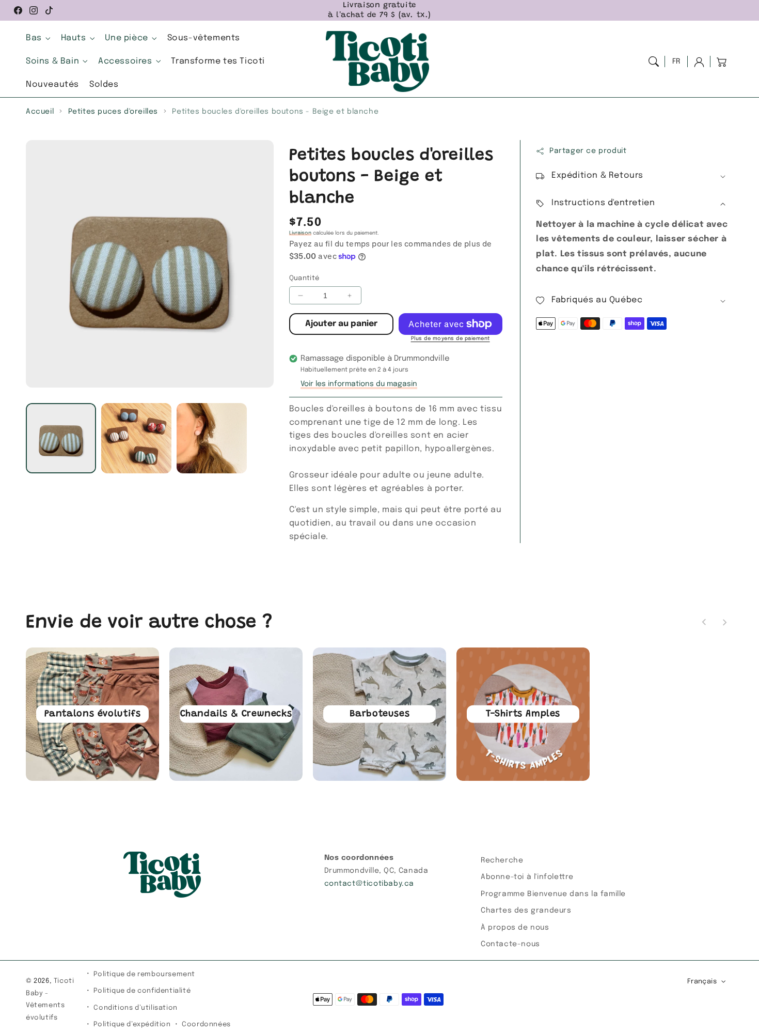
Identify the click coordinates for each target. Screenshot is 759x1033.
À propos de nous (515, 927)
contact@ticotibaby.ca (369, 883)
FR (676, 61)
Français (702, 981)
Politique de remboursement (144, 974)
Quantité (304, 278)
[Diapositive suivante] (724, 622)
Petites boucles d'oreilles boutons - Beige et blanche (275, 111)
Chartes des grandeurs (526, 910)
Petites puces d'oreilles (113, 111)
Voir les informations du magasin (359, 384)
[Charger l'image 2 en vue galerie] (136, 438)
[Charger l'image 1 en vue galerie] (61, 438)
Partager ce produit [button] (587, 151)
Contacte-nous (510, 944)
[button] (653, 61)
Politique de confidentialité (142, 991)
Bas (34, 38)
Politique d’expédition (131, 1024)
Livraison (300, 233)
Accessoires (125, 61)
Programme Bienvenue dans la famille (553, 894)
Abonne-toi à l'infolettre (527, 877)
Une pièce (126, 38)
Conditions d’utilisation (135, 1008)
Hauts (73, 38)
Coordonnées (206, 1024)
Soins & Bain (52, 61)
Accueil (40, 111)
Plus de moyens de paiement (450, 338)
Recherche (502, 860)
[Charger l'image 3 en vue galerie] (212, 438)
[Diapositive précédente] (704, 622)
